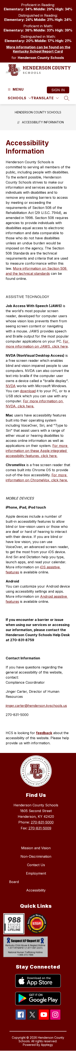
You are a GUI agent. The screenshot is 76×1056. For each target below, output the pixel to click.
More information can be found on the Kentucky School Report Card (38, 49)
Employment (36, 873)
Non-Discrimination (35, 856)
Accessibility (36, 890)
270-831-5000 (42, 822)
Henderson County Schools (38, 112)
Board (14, 882)
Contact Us (36, 865)
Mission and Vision (36, 848)
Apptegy (47, 1044)
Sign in (58, 90)
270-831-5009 (39, 828)
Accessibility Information (43, 122)
